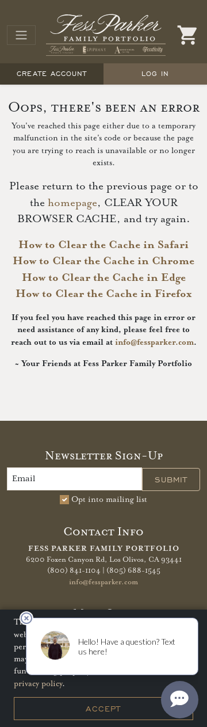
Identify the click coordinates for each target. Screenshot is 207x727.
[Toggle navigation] (21, 35)
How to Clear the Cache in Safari (103, 245)
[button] (188, 35)
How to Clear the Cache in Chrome (103, 261)
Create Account (52, 73)
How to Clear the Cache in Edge (104, 278)
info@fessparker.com (154, 342)
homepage (72, 203)
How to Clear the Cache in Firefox (103, 294)
